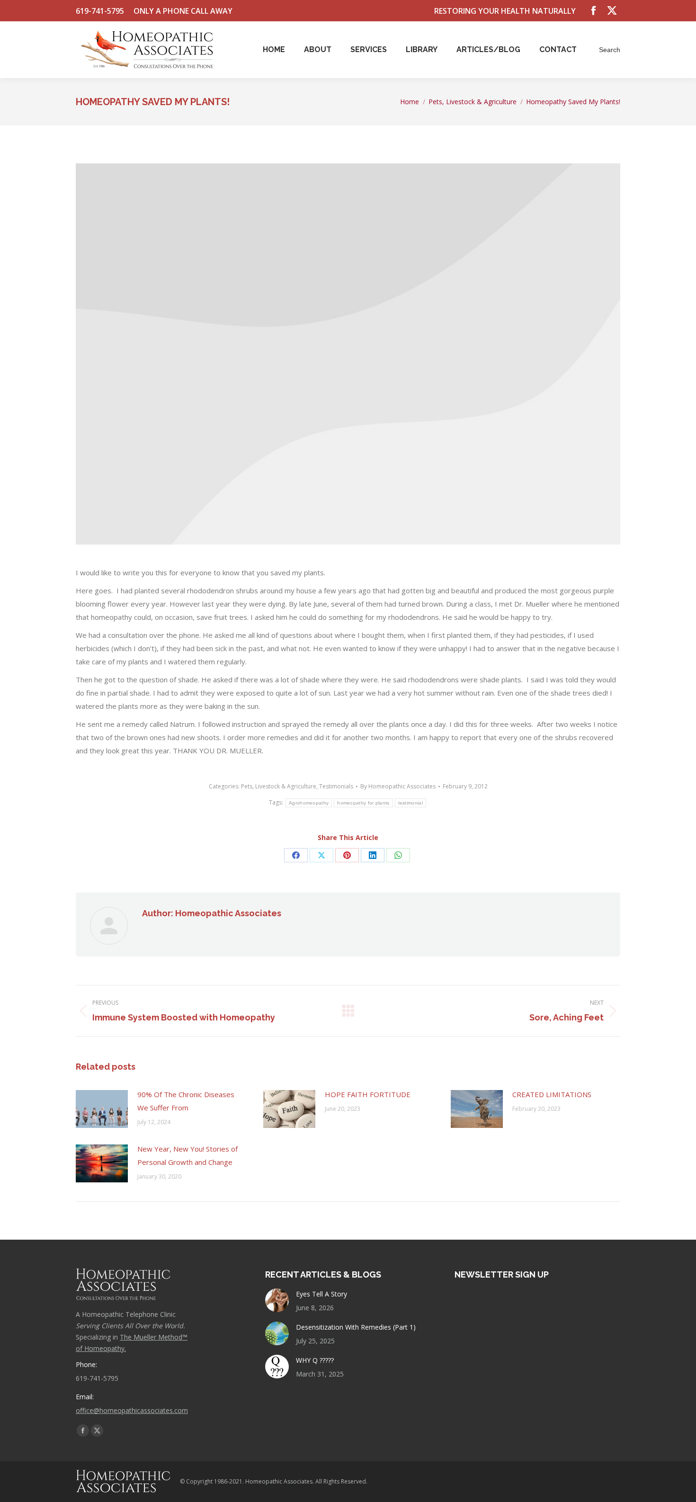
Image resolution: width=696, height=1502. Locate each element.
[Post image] (102, 1109)
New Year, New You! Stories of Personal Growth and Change (187, 1155)
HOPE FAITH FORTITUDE (367, 1094)
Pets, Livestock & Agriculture (278, 786)
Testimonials (336, 786)
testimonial (410, 802)
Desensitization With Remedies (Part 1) (356, 1327)
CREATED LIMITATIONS (551, 1094)
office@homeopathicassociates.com (132, 1410)
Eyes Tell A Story (321, 1293)
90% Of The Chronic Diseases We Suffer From (185, 1101)
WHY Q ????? (315, 1360)
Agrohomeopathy (309, 802)
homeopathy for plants (363, 802)
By (398, 786)
